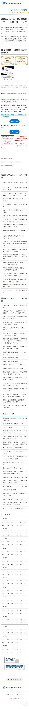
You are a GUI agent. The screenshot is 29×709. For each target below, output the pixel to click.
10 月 (12, 541)
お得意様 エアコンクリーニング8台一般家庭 (15, 215)
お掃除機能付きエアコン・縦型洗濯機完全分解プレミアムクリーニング (15, 226)
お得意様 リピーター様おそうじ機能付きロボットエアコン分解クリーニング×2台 (15, 220)
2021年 (5, 567)
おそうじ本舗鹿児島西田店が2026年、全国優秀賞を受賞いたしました (15, 437)
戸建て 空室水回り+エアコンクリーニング (14, 427)
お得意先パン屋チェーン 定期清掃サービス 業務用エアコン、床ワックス (15, 317)
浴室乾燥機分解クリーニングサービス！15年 (15, 486)
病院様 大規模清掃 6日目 (10, 361)
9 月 (17, 532)
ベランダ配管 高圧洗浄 (9, 490)
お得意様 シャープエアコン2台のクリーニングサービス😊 (15, 285)
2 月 (21, 525)
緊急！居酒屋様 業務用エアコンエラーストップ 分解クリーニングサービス (15, 347)
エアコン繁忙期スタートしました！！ (13, 499)
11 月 (8, 541)
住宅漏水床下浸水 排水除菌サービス (13, 423)
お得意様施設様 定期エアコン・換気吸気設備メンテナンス (15, 205)
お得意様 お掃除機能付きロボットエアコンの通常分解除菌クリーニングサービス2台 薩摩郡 (15, 256)
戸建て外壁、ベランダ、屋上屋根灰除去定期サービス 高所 (15, 494)
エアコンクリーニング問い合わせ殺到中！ (14, 508)
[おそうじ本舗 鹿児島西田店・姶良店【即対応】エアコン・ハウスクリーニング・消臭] (14, 3)
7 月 (26, 522)
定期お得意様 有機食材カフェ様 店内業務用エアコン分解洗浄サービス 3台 (15, 373)
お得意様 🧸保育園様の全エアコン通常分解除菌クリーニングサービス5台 (15, 280)
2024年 (5, 538)
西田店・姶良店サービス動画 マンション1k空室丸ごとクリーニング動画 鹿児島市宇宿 (15, 443)
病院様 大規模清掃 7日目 (10, 357)
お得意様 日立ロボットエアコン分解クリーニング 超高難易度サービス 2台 (15, 274)
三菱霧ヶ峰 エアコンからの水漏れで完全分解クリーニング (15, 188)
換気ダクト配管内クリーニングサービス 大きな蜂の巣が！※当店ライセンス (15, 472)
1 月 (26, 535)
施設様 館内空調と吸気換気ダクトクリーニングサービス (15, 237)
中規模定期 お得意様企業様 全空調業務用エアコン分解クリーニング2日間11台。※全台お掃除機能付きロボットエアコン (15, 341)
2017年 (5, 606)
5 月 (8, 525)
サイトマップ (20, 694)
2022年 (5, 558)
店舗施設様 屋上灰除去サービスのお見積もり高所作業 (15, 419)
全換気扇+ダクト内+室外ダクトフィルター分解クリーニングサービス (15, 432)
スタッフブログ (7, 414)
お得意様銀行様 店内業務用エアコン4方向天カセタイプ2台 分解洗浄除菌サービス (15, 395)
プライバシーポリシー (11, 694)
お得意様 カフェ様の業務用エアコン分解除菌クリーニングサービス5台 (15, 384)
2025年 (5, 528)
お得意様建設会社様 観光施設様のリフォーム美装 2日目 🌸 (15, 378)
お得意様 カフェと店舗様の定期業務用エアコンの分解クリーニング (15, 334)
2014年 (5, 636)
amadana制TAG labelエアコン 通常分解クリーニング (15, 231)
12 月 (3, 541)
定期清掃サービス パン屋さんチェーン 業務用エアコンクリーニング (15, 323)
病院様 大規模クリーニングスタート (13, 368)
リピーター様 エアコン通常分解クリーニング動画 (15, 211)
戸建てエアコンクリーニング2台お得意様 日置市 (15, 291)
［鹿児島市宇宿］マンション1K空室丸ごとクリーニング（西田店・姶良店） (15, 458)
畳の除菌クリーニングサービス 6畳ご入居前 (15, 477)
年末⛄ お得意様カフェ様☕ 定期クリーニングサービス (15, 406)
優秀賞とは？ (14, 121)
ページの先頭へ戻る (15, 679)
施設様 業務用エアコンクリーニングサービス (15, 183)
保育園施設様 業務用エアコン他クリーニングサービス (15, 353)
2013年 (5, 646)
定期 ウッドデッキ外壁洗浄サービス (12, 468)
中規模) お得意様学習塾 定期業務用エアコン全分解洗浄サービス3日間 (15, 250)
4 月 (12, 525)
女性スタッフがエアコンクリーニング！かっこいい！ (15, 200)
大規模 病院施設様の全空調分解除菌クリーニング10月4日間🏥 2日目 (15, 263)
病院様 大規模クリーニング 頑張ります (14, 365)
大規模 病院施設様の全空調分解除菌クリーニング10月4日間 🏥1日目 (15, 269)
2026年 (5, 519)
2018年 (5, 597)
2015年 (5, 626)
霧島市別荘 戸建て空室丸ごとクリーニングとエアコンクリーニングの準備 (15, 503)
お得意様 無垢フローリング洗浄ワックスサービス (15, 452)
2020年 (5, 577)
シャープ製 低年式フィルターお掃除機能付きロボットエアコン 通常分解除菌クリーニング (15, 243)
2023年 (5, 548)
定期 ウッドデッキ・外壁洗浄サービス (13, 447)
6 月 (3, 525)
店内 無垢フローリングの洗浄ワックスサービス (15, 463)
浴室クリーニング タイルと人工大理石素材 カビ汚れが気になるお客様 (15, 481)
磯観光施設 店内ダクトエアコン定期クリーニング (15, 328)
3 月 (17, 525)
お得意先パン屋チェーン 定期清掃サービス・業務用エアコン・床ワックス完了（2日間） (15, 194)
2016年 (5, 616)
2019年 (5, 587)
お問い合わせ (14, 132)
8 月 (21, 522)
